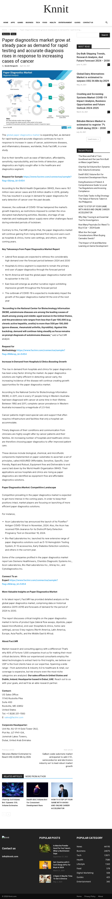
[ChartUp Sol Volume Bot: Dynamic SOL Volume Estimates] (12, 789)
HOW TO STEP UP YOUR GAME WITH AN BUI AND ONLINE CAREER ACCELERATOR (94, 209)
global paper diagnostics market (23, 135)
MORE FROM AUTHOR (36, 776)
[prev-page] (4, 814)
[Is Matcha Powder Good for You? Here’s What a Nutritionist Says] (45, 848)
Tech (38, 22)
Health (53, 22)
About (100, 896)
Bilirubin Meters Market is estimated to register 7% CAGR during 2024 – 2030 (91, 125)
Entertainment (65, 22)
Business (29, 22)
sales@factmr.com (14, 717)
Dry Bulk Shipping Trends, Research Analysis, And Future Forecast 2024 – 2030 (93, 57)
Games (20, 22)
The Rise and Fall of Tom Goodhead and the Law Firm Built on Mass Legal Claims (93, 159)
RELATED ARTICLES (13, 776)
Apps (13, 22)
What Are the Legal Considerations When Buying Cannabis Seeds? (91, 235)
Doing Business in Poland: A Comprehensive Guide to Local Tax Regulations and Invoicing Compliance (92, 186)
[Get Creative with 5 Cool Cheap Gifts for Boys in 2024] (45, 865)
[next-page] (8, 814)
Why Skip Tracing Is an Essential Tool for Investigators (93, 218)
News (13, 34)
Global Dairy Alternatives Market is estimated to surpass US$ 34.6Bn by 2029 (93, 77)
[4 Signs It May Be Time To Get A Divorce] (45, 879)
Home (5, 22)
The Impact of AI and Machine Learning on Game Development (93, 244)
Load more (92, 139)
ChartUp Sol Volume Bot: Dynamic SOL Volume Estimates (11, 802)
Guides (77, 22)
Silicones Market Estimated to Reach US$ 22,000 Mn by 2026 (16, 755)
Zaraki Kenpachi (11, 66)
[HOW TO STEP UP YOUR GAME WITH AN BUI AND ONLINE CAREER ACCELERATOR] (62, 789)
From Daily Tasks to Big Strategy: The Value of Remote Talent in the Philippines (93, 199)
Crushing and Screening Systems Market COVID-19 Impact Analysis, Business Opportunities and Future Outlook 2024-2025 (92, 100)
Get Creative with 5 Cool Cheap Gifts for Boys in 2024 (61, 864)
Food (44, 22)
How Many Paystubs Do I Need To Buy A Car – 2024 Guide (94, 226)
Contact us (88, 22)
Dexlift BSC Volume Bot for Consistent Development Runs (37, 802)
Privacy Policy (89, 896)
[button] (106, 22)
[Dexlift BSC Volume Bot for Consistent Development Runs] (37, 789)
